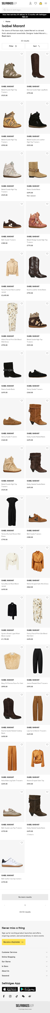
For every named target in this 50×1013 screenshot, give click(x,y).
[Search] (5, 9)
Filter (11, 46)
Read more (6, 36)
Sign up (25, 17)
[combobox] (27, 9)
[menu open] (45, 3)
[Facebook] (4, 997)
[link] (12, 91)
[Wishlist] (35, 3)
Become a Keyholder (11, 942)
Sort (35, 46)
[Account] (30, 3)
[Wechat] (23, 997)
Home (8, 21)
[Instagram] (10, 997)
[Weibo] (30, 997)
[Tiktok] (17, 997)
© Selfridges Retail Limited (25, 1009)
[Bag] (40, 3)
